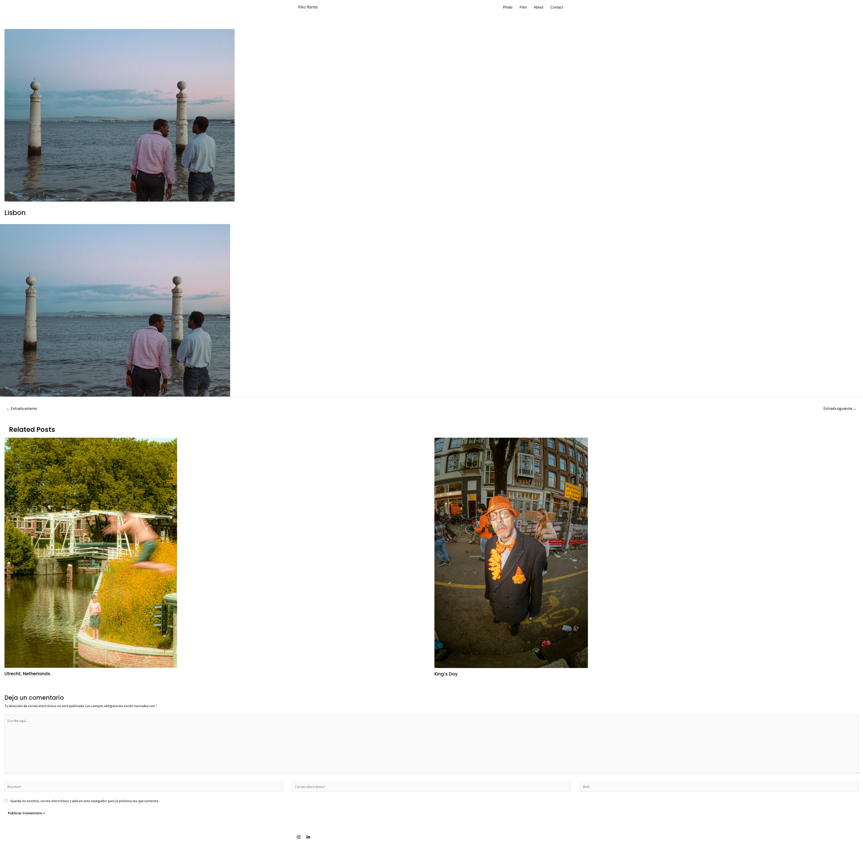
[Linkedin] (308, 837)
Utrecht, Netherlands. (27, 673)
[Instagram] (299, 837)
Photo (507, 7)
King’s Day (446, 674)
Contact (556, 7)
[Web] (719, 787)
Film (523, 7)
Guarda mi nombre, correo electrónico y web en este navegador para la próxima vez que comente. (84, 801)
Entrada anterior (21, 408)
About (538, 7)
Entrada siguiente (840, 408)
